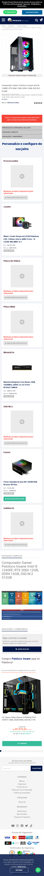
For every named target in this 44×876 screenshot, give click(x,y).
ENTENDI (19, 870)
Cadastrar (36, 768)
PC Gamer (11, 26)
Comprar (23, 743)
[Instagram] (17, 826)
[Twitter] (26, 826)
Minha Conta (22, 811)
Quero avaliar (23, 649)
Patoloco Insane (22, 26)
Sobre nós (22, 802)
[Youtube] (13, 826)
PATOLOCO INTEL (13, 103)
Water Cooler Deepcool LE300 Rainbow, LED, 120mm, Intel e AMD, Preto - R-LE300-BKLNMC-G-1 (21, 239)
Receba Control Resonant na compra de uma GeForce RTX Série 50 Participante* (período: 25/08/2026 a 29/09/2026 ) (22, 4)
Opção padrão (8, 250)
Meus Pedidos (22, 814)
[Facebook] (22, 826)
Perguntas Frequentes (22, 817)
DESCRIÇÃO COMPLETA (10, 132)
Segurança (22, 784)
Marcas (22, 781)
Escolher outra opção (15, 499)
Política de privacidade (22, 793)
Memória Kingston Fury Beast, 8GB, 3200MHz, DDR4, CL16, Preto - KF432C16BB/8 (19, 385)
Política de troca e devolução (22, 790)
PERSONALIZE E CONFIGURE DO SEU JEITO (16, 128)
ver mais (4, 99)
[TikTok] (31, 826)
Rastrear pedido (32, 12)
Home (3, 26)
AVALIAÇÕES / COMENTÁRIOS (12, 136)
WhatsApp (11, 12)
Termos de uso (22, 787)
